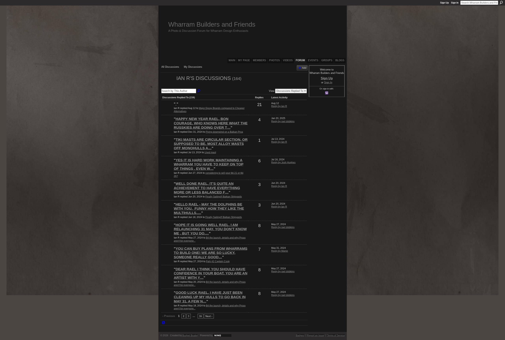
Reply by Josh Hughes (283, 162)
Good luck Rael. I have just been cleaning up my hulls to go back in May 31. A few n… (210, 297)
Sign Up (444, 2)
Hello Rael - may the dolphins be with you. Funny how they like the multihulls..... (209, 208)
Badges (300, 335)
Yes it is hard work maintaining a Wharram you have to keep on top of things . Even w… (208, 164)
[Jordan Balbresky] (167, 110)
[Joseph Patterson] (167, 146)
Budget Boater (190, 335)
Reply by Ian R (279, 106)
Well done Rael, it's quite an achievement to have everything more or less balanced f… (207, 188)
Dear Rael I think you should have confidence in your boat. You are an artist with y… (210, 273)
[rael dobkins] (167, 125)
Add (304, 68)
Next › (208, 316)
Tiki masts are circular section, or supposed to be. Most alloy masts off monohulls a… (211, 144)
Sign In (454, 2)
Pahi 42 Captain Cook (218, 261)
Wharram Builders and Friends (211, 24)
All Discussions (170, 66)
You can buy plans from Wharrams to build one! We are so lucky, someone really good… (210, 253)
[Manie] (167, 255)
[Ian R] (167, 85)
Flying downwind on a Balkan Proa (224, 132)
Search (501, 2)
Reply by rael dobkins (283, 121)
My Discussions (193, 66)
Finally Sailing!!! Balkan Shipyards (223, 196)
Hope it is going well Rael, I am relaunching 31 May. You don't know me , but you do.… (210, 229)
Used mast (210, 152)
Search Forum (199, 91)
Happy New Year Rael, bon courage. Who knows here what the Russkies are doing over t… (211, 123)
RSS (163, 323)
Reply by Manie (279, 251)
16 (200, 316)
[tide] (167, 166)
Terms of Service (336, 335)
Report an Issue (315, 335)
